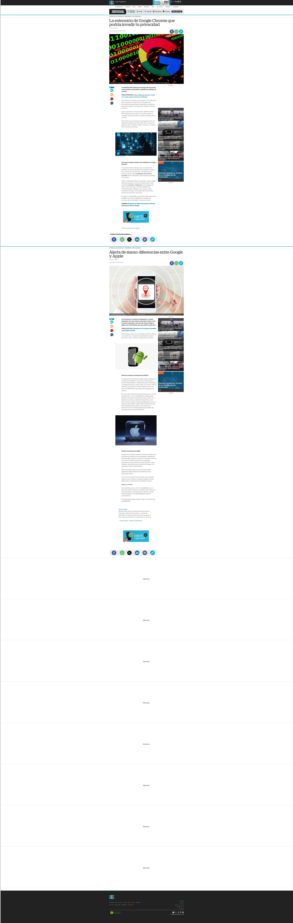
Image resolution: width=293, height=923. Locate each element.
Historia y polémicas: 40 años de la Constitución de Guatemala (170, 175)
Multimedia (124, 904)
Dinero (140, 6)
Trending (167, 6)
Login (116, 1)
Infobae (137, 228)
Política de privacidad (179, 905)
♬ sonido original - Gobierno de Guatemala (130, 520)
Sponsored (131, 904)
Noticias (128, 6)
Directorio (182, 908)
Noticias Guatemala (116, 16)
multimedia (175, 6)
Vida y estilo (160, 6)
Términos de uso (180, 906)
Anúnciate (182, 901)
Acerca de (182, 903)
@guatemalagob (122, 509)
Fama (153, 6)
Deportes (146, 6)
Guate (133, 6)
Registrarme (122, 1)
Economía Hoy (119, 6)
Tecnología (136, 16)
